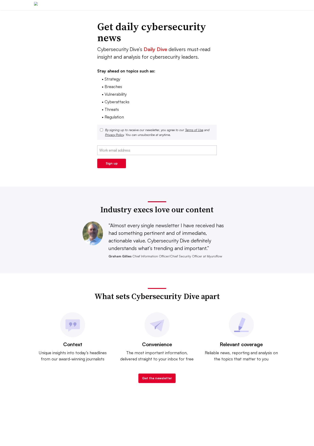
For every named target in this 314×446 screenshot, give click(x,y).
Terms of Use (194, 130)
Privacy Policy (114, 135)
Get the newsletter (157, 378)
